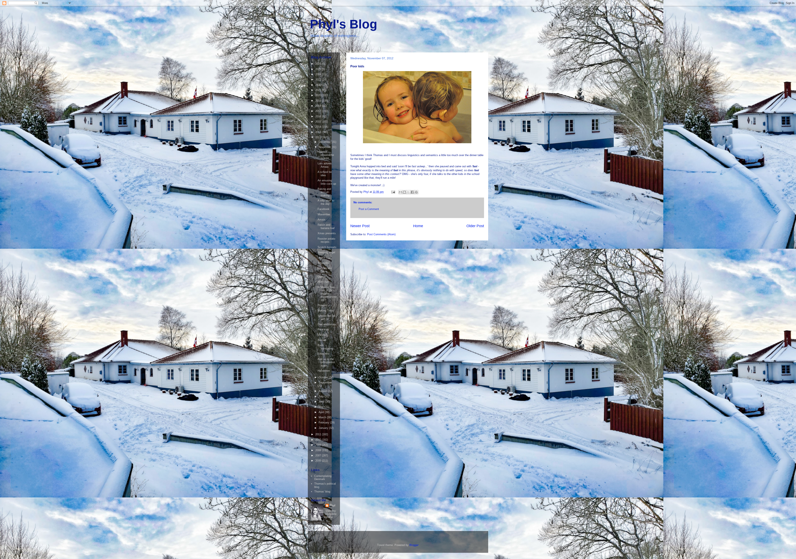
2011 (318, 434)
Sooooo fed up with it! (326, 317)
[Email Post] (393, 191)
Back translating (325, 347)
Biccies (322, 340)
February (324, 422)
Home (418, 226)
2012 (318, 137)
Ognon (321, 276)
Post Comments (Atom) (381, 234)
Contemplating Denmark (322, 477)
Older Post (475, 226)
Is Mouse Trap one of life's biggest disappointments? (327, 294)
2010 (318, 439)
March (323, 417)
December (325, 141)
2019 (318, 100)
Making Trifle (325, 310)
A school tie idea (325, 173)
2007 (318, 455)
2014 (318, 126)
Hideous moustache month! (326, 155)
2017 (318, 111)
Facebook (323, 209)
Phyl (332, 505)
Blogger (413, 545)
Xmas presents (327, 233)
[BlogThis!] (404, 192)
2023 (318, 79)
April (322, 412)
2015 (318, 121)
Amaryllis (323, 262)
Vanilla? (322, 334)
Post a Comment (369, 209)
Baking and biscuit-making (324, 192)
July (321, 396)
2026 (318, 63)
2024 (318, 74)
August (323, 391)
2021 (318, 90)
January (324, 427)
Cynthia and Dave (325, 270)
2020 (318, 95)
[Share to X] (408, 192)
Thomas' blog (322, 491)
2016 (318, 116)
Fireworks (323, 353)
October (324, 377)
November (325, 147)
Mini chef (323, 281)
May (322, 406)
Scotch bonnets (327, 247)
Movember (324, 214)
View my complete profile (330, 514)
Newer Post (360, 226)
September (325, 382)
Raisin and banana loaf (326, 226)
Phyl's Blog (343, 24)
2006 (318, 460)
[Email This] (400, 192)
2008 (318, 450)
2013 (318, 132)
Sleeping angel (326, 252)
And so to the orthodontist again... (326, 362)
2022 (318, 84)
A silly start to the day (326, 202)
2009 (318, 444)
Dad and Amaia (327, 324)
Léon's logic (325, 257)
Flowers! (323, 305)
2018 (318, 105)
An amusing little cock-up (327, 182)
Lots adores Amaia (325, 165)
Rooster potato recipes (326, 240)
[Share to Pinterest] (416, 192)
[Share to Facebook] (412, 192)
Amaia (321, 219)
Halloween (324, 370)
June (322, 401)
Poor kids (323, 329)
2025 (318, 69)
